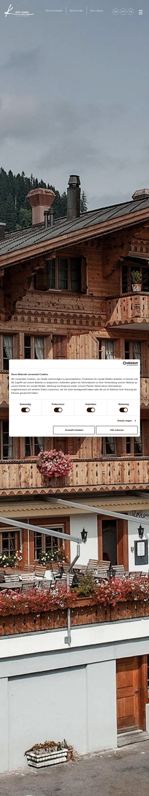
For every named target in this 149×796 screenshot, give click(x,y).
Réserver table (76, 10)
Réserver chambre (54, 10)
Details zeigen (124, 420)
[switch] (58, 410)
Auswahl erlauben (74, 430)
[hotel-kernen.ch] (18, 10)
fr (130, 11)
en (123, 11)
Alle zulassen (117, 430)
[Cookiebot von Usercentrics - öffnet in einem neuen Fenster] (125, 364)
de (115, 11)
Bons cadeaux (96, 10)
